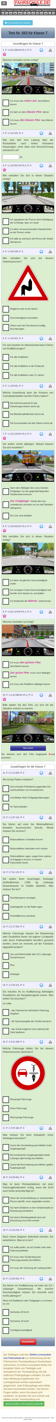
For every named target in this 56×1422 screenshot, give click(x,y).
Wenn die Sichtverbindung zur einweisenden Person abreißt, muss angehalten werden (31, 1199)
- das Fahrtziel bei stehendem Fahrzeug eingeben (29, 1012)
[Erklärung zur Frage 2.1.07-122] (41, 817)
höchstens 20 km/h (19, 1321)
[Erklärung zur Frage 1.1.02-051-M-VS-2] (41, 166)
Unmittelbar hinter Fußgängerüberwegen (29, 797)
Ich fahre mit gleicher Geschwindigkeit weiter (28, 582)
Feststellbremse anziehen (22, 916)
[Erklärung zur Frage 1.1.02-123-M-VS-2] (41, 434)
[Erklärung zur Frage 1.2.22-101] (41, 133)
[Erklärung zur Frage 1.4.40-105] (41, 252)
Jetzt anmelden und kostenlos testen (23, 1404)
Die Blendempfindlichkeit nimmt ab (27, 414)
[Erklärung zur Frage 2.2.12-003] (41, 773)
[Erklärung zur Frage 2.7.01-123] (41, 872)
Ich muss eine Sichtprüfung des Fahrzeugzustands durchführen (25, 1258)
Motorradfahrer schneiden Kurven (26, 839)
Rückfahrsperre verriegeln (23, 897)
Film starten (28, 748)
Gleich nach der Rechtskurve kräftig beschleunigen (27, 327)
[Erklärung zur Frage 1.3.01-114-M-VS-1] (41, 612)
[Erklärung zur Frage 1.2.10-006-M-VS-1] (41, 695)
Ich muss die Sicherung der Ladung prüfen (30, 1268)
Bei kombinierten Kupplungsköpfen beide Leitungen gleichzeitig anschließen (30, 1156)
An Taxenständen (18, 806)
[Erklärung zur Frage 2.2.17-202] (41, 927)
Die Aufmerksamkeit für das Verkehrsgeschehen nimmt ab (24, 404)
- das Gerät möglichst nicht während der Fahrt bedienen (29, 1030)
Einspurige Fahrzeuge (21, 1099)
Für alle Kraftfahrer (19, 357)
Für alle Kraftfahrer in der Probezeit (27, 366)
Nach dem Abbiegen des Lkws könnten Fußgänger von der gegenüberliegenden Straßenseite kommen (29, 491)
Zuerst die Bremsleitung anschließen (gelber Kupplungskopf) (31, 1166)
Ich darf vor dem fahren (29, 111)
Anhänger (15, 974)
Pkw (12, 965)
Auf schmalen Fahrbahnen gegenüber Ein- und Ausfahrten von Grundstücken (30, 788)
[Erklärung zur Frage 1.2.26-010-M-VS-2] (41, 526)
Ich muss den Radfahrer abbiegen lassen (30, 684)
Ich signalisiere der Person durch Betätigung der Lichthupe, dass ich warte (31, 221)
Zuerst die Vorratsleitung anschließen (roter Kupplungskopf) (31, 1147)
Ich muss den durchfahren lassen (30, 102)
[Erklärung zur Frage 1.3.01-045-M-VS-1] (41, 50)
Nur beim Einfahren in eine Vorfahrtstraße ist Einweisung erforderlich (31, 1209)
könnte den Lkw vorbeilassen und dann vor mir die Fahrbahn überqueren (31, 504)
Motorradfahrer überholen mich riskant (28, 848)
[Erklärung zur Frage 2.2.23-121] (41, 985)
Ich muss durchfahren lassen (31, 122)
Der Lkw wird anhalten (21, 515)
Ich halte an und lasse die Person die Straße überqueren (31, 240)
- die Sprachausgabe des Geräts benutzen (30, 1021)
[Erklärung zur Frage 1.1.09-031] (41, 386)
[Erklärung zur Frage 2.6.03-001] (41, 1177)
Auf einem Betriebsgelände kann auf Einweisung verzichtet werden (27, 1219)
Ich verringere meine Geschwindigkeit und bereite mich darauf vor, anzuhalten (30, 591)
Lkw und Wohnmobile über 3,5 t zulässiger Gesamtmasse (30, 956)
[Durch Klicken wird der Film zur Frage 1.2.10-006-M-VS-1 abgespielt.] (28, 727)
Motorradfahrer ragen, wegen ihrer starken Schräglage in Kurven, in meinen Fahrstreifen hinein (30, 859)
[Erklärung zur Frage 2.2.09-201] (41, 1279)
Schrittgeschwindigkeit (21, 1330)
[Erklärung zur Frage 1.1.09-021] (41, 338)
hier (27, 1419)
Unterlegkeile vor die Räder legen (26, 906)
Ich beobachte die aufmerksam (30, 600)
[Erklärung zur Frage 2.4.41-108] (41, 1042)
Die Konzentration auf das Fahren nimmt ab (31, 423)
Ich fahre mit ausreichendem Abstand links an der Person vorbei (31, 231)
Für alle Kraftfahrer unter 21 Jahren (27, 375)
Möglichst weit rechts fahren (23, 309)
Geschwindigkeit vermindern (24, 318)
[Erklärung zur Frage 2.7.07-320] (41, 1128)
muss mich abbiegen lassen (30, 674)
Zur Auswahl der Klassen (19, 23)
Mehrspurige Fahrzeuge (21, 1117)
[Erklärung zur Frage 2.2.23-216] (41, 1230)
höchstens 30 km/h (19, 1312)
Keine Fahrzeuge (18, 1108)
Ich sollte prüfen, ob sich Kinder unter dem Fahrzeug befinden (30, 1249)
